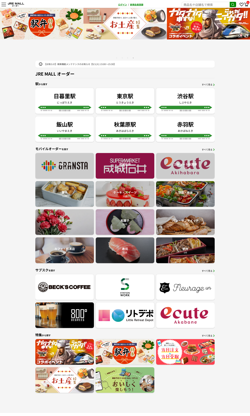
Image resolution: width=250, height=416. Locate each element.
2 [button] (122, 58)
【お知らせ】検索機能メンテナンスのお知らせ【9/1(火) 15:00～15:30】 (80, 64)
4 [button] (133, 58)
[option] (125, 23)
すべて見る (207, 84)
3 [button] (128, 58)
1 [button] (117, 58)
